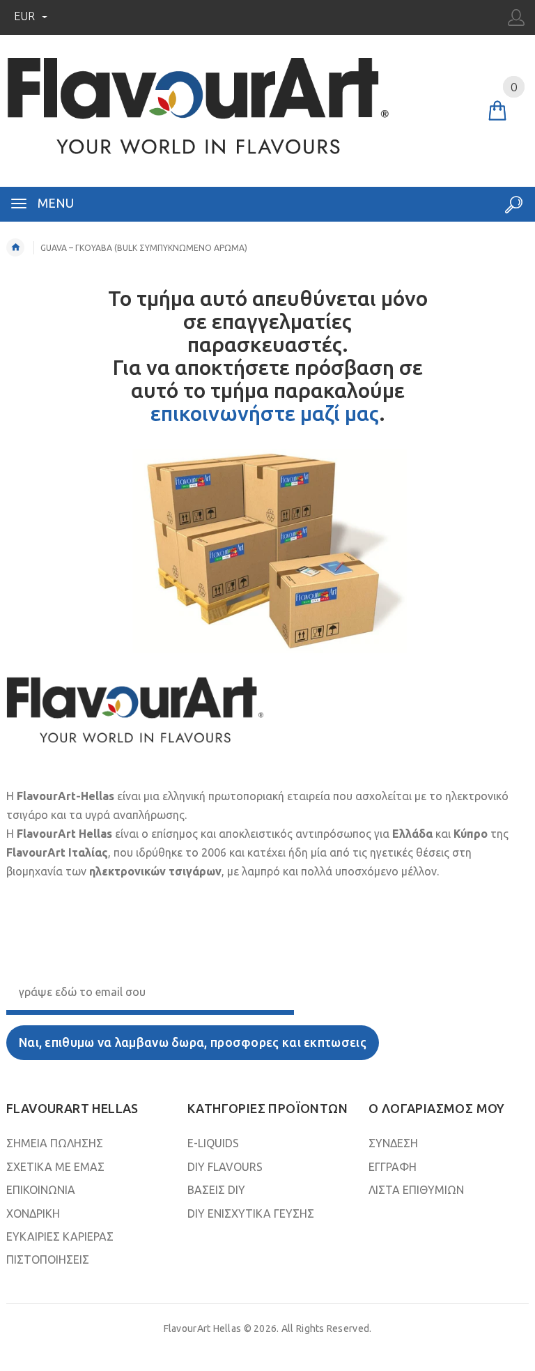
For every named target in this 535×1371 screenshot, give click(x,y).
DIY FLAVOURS (225, 1167)
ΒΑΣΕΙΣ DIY (216, 1190)
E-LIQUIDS (213, 1143)
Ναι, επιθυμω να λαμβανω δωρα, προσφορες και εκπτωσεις (192, 1042)
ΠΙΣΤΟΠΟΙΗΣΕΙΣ (47, 1259)
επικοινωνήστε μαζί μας (264, 413)
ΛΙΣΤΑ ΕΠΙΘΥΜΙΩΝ (416, 1190)
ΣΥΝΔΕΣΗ (393, 1143)
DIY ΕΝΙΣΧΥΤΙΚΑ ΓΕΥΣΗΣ (250, 1213)
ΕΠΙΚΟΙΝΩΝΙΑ (40, 1190)
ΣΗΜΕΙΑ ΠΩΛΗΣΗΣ (54, 1143)
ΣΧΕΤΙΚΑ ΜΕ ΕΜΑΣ (55, 1167)
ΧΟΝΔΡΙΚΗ (33, 1213)
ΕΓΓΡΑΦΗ (393, 1167)
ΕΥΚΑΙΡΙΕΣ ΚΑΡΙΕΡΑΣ (60, 1236)
